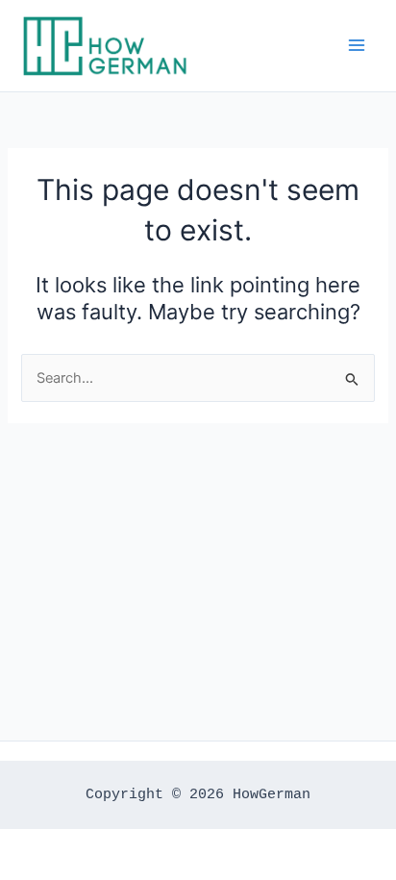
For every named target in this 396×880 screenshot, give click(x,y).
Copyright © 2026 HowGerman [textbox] (198, 794)
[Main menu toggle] (356, 45)
